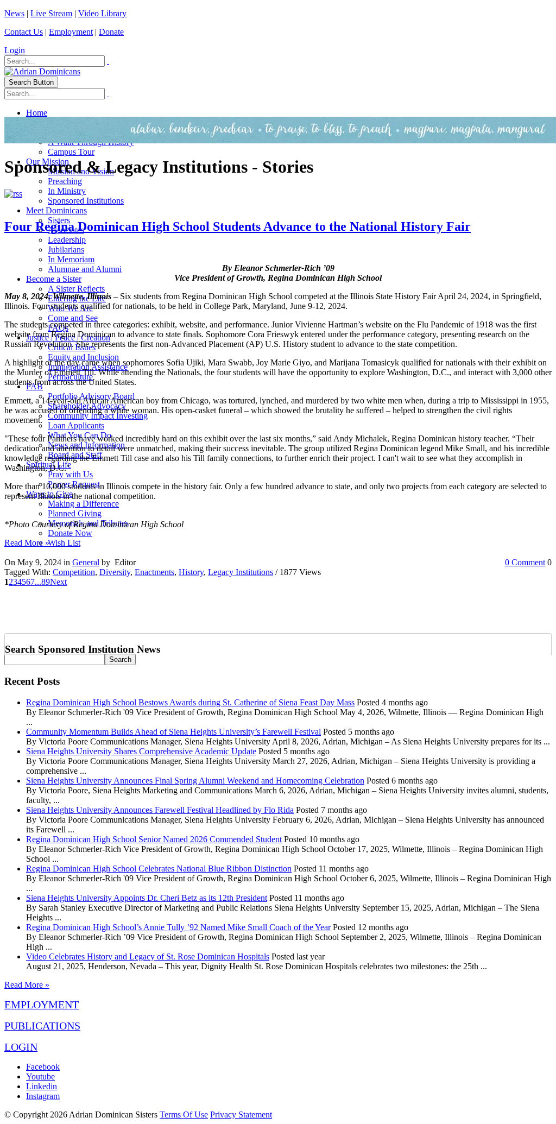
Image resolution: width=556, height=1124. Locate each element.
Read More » (26, 542)
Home (36, 112)
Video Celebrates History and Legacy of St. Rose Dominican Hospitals (147, 956)
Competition (74, 572)
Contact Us (23, 31)
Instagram (43, 1096)
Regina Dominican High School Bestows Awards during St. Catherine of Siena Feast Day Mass (190, 702)
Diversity (114, 572)
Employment (71, 31)
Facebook (43, 1066)
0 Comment (525, 562)
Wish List (64, 542)
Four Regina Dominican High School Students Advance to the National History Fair (237, 226)
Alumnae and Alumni (85, 269)
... (38, 581)
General (85, 562)
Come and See (73, 318)
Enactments (154, 572)
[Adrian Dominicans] (42, 71)
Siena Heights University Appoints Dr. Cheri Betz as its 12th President (146, 897)
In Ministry (67, 190)
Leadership (67, 239)
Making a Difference (83, 503)
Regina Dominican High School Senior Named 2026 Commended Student (154, 839)
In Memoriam (71, 259)
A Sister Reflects (76, 288)
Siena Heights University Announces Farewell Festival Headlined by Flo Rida (160, 809)
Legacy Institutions (240, 572)
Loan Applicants (76, 425)
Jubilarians (66, 249)
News (14, 13)
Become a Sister (53, 278)
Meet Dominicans (56, 210)
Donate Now (70, 533)
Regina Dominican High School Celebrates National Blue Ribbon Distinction (159, 868)
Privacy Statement (241, 1114)
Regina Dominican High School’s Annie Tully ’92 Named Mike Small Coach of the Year (178, 927)
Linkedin (41, 1086)
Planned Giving (75, 513)
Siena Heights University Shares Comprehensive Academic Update (141, 751)
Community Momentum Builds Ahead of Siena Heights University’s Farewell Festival (173, 731)
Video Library (102, 13)
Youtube (40, 1076)
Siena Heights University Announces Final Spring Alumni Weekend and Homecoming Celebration (195, 780)
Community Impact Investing (98, 415)
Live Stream (51, 13)
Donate (111, 31)
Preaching (65, 181)
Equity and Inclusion (83, 357)
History (191, 572)
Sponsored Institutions (86, 200)
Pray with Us (70, 474)
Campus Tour (71, 151)
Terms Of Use (184, 1114)
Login (14, 50)
